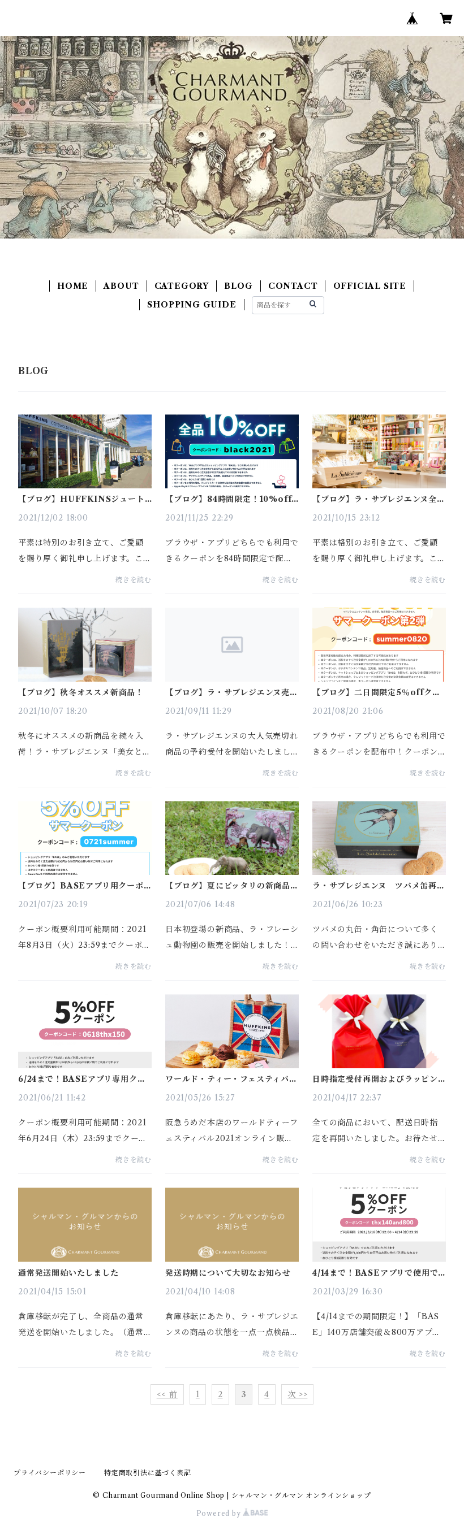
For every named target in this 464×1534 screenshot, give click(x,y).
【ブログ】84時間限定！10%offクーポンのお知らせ (228, 499)
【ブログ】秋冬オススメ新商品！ (81, 692)
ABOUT (121, 286)
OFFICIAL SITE (369, 286)
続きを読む (133, 579)
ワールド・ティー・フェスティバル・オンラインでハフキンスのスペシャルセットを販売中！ (232, 1079)
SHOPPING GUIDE (191, 305)
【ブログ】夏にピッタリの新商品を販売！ (232, 886)
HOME (72, 286)
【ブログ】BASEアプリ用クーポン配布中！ (81, 886)
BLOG (238, 286)
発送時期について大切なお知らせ (228, 1273)
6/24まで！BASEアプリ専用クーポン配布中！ (81, 1079)
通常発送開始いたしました (68, 1273)
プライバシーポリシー (50, 1472)
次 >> (297, 1394)
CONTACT (293, 286)
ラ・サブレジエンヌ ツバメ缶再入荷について (378, 886)
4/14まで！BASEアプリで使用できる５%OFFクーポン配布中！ (375, 1273)
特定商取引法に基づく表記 (147, 1472)
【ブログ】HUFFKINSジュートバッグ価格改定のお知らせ (81, 499)
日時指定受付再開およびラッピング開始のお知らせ (375, 1079)
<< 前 (167, 1394)
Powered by (219, 1513)
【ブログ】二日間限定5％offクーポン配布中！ (376, 692)
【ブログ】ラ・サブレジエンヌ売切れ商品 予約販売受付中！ (231, 692)
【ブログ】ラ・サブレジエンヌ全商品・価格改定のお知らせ (378, 499)
